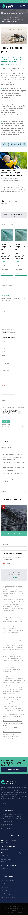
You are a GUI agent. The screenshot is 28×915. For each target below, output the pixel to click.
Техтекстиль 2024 (6, 859)
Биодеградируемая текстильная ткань (13, 467)
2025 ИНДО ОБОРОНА (8, 847)
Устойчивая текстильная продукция (12, 19)
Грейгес (3, 491)
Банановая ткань (7, 488)
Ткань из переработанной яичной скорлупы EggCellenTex (12, 458)
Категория (13, 17)
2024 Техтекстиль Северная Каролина (13, 853)
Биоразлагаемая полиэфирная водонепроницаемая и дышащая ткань (13, 723)
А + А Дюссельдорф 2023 (8, 866)
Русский (24, 1)
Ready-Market (21, 912)
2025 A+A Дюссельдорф (8, 840)
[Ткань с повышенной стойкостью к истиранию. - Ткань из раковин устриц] (4, 201)
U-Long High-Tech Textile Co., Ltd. (11, 908)
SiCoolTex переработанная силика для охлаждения (13, 463)
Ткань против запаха (10, 727)
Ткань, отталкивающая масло (12, 732)
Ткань (6, 887)
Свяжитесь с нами (9, 897)
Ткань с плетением (7, 447)
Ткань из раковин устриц (9, 21)
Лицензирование (9, 894)
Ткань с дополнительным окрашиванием (11, 737)
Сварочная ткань (8, 734)
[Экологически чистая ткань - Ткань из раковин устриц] (11, 201)
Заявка (6, 890)
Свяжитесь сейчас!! (14, 769)
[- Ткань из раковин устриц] (14, 36)
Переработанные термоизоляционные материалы (13, 480)
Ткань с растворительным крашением (13, 473)
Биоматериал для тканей (10, 484)
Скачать (9, 563)
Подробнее (14, 578)
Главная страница (9, 880)
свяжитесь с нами (19, 740)
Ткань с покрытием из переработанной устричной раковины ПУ (6, 251)
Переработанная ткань (9, 470)
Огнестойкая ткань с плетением (13, 729)
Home (7, 17)
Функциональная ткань (8, 451)
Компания (7, 884)
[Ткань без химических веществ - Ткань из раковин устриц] (17, 201)
